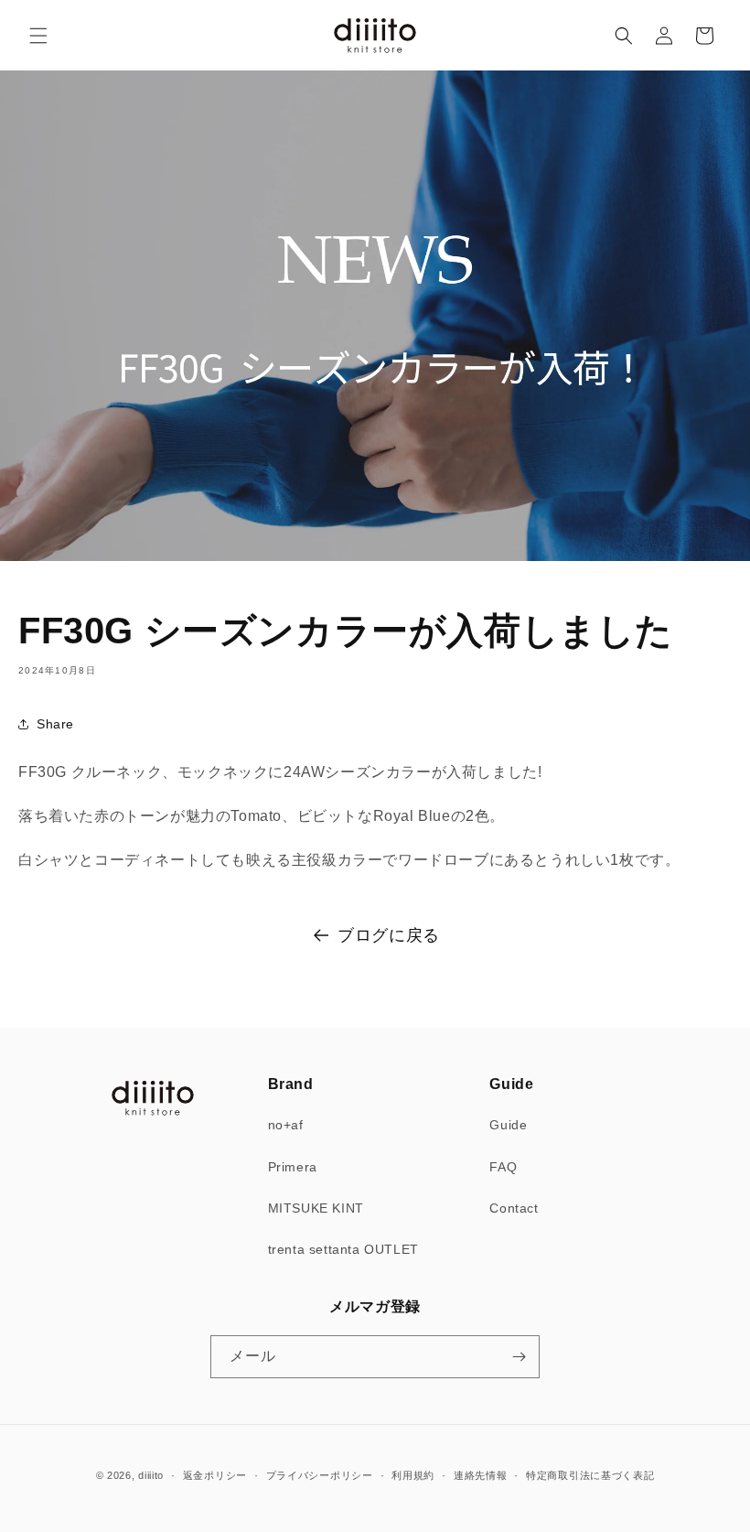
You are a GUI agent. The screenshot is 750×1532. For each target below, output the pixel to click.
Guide (508, 1124)
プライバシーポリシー (319, 1475)
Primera (292, 1167)
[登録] (518, 1356)
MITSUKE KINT (316, 1208)
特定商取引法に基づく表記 (590, 1475)
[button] (38, 36)
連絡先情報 (481, 1475)
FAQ (503, 1167)
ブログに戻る (389, 935)
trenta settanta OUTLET (343, 1249)
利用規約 (412, 1475)
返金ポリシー (215, 1475)
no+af (286, 1124)
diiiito (151, 1475)
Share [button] (55, 724)
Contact (513, 1208)
